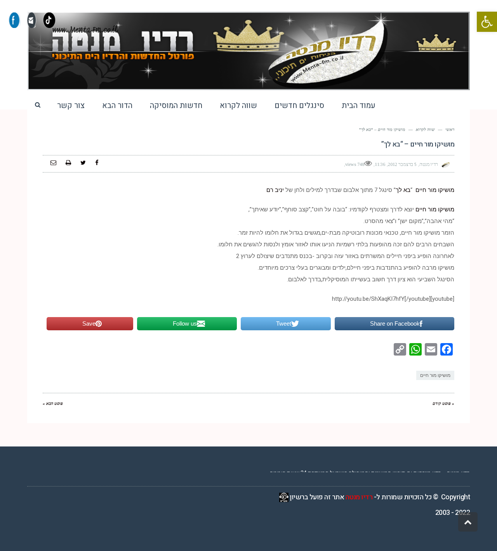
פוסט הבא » (53, 403)
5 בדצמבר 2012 (402, 164)
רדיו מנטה (359, 497)
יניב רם (275, 190)
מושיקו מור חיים (434, 190)
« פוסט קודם (443, 403)
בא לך (403, 190)
